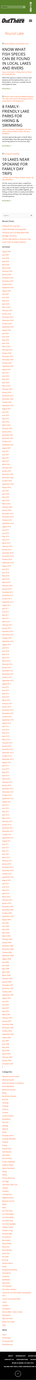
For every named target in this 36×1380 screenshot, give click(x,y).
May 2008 (5, 969)
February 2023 (7, 389)
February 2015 (7, 703)
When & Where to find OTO (23, 1363)
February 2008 (7, 978)
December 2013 (7, 749)
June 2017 (5, 612)
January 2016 (6, 667)
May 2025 (5, 301)
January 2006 (6, 1060)
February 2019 (7, 546)
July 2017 (5, 608)
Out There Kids (7, 1211)
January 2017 (6, 628)
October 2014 (7, 717)
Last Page (5, 1181)
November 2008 (8, 949)
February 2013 (7, 782)
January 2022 (6, 432)
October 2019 (7, 520)
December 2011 (7, 828)
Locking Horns (7, 1194)
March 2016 (6, 661)
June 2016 (5, 651)
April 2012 (5, 815)
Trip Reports (6, 1309)
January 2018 (6, 589)
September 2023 (8, 366)
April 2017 (5, 618)
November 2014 (8, 713)
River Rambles (7, 1250)
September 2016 (8, 641)
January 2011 (6, 864)
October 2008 (7, 952)
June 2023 (5, 376)
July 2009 (5, 923)
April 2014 (5, 736)
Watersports (6, 1315)
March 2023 (6, 386)
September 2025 (8, 287)
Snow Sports (6, 1273)
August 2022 (6, 409)
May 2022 (5, 419)
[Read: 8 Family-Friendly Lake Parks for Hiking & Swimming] (18, 99)
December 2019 (7, 514)
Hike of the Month (8, 1168)
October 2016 (7, 638)
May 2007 (5, 1008)
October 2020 (7, 481)
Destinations (20, 129)
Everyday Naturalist (9, 1139)
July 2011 (5, 844)
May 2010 (5, 890)
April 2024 (5, 343)
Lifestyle (5, 1188)
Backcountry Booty (8, 1090)
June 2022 (5, 415)
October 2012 (7, 795)
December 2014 (7, 710)
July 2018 (5, 569)
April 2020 (5, 500)
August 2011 (6, 841)
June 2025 (5, 297)
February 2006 (7, 1057)
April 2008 (5, 972)
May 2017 (5, 615)
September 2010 (8, 877)
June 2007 (5, 1005)
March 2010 (6, 897)
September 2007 (8, 995)
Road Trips (6, 1253)
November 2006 (8, 1028)
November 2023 (8, 360)
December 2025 (7, 278)
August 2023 (6, 369)
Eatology (5, 1126)
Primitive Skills (7, 1234)
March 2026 (6, 268)
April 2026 (5, 265)
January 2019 (6, 550)
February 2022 (7, 428)
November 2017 (8, 595)
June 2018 (5, 572)
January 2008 (6, 982)
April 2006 (5, 1051)
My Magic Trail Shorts (9, 236)
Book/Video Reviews (9, 1096)
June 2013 (5, 769)
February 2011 (7, 861)
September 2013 (8, 759)
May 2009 (5, 929)
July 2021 (5, 451)
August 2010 (6, 880)
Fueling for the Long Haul (11, 226)
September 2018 (8, 563)
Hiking (9, 131)
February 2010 (7, 900)
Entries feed (6, 1338)
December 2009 (7, 906)
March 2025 (6, 307)
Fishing (18, 72)
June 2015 (5, 690)
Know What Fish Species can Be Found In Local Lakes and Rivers (16, 59)
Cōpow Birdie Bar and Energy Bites (14, 229)
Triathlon (5, 1305)
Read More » (6, 89)
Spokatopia (6, 1280)
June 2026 (5, 258)
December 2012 (7, 789)
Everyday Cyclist (7, 1135)
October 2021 (7, 441)
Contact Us (9, 1359)
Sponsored (6, 1283)
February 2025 (7, 310)
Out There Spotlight (9, 1224)
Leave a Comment (8, 72)
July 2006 (5, 1041)
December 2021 (7, 435)
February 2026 (7, 271)
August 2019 (6, 527)
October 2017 (7, 599)
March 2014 (6, 739)
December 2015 (7, 671)
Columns (5, 177)
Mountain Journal (8, 1201)
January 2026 (6, 274)
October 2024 (7, 324)
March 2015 (6, 700)
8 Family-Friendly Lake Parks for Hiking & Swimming (15, 116)
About (10, 1356)
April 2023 (5, 383)
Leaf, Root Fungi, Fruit (9, 1185)
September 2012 (8, 798)
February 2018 (7, 586)
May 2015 (5, 694)
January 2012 (6, 825)
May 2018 (5, 576)
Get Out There (26, 72)
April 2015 (5, 697)
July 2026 (5, 255)
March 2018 (6, 582)
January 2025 (6, 314)
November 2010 (8, 870)
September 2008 (8, 956)
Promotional (6, 1237)
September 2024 (8, 327)
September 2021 (8, 445)
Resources (5, 1247)
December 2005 (7, 1064)
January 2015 (6, 707)
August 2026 (6, 251)
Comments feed (7, 1341)
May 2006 (5, 1047)
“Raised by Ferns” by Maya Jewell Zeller (15, 233)
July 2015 (5, 687)
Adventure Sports (8, 1080)
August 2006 (6, 1037)
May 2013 (5, 772)
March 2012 (6, 818)
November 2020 (8, 478)
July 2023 (5, 373)
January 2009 (6, 942)
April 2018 (5, 579)
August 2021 (6, 448)
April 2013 (5, 775)
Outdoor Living (7, 1230)
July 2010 (5, 884)
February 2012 (7, 821)
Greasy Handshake (8, 1162)
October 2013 (7, 756)
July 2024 (5, 333)
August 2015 (6, 684)
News (4, 1208)
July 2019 (5, 530)
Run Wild (5, 1257)
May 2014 (5, 733)
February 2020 (7, 507)
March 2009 (6, 936)
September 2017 (8, 602)
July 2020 (5, 491)
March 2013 (6, 779)
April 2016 (5, 658)
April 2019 (5, 540)
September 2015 (8, 681)
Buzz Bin (5, 1099)
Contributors (22, 1359)
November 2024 (8, 320)
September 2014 (8, 720)
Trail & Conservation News (11, 1299)
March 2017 (6, 622)
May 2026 (5, 261)
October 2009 (7, 913)
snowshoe (5, 1276)
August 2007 (6, 998)
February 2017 (7, 625)
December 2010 (7, 867)
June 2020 (5, 494)
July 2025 (5, 294)
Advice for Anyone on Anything (12, 1083)
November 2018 (8, 556)
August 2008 (6, 959)
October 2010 (7, 874)
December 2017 (7, 592)
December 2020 (7, 474)
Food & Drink (6, 1149)
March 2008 (6, 975)
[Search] (24, 6)
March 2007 (6, 1014)
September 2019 (8, 523)
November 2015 (8, 674)
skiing (4, 1266)
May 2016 (5, 654)
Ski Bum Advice (7, 1263)
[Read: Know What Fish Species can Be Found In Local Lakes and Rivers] (15, 43)
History (4, 1175)
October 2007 (7, 992)
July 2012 (5, 805)
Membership (21, 1356)
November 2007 (8, 988)
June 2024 (5, 337)
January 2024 (6, 353)
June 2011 (5, 848)
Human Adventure (8, 1178)
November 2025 (8, 281)
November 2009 (8, 910)
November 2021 (8, 438)
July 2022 (5, 412)
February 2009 (7, 939)
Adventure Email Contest (10, 1076)
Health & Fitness (7, 1165)
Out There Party (7, 1221)
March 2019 (6, 543)
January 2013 (6, 785)
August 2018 (6, 566)
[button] (30, 20)
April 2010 (5, 893)
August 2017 (6, 605)
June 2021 (5, 455)
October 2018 (7, 559)
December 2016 (7, 631)
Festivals (5, 1142)
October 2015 (7, 677)
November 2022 (8, 399)
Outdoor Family (17, 131)
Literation (5, 1191)
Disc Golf (5, 1122)
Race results (6, 1240)
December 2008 (7, 946)
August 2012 (6, 802)
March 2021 (6, 464)
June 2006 (5, 1044)
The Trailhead (7, 1286)
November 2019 (8, 517)
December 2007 (7, 985)
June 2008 (5, 965)
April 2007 (5, 1011)
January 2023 (6, 392)
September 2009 (8, 916)
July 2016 (5, 648)
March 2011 (6, 857)
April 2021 (5, 461)
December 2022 (7, 396)
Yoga (4, 1325)
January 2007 (6, 1021)
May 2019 (5, 536)
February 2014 (7, 743)
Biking (4, 1093)
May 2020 (5, 497)
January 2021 (6, 471)
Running (5, 1260)
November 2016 (8, 635)
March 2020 (6, 504)
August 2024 (6, 330)
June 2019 (5, 533)
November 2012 (8, 792)
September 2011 (8, 838)
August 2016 (6, 645)
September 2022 (8, 405)
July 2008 (5, 962)
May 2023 (5, 379)
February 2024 (7, 350)
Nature (4, 1204)
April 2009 (5, 933)
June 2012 (5, 808)
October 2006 (7, 1031)
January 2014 (6, 746)
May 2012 (5, 811)
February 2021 (7, 468)
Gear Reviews (7, 1152)
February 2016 (7, 664)
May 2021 (5, 458)
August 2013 (6, 762)
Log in (4, 1335)
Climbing (5, 1106)
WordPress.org (7, 1344)
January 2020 (6, 510)
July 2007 (5, 1001)
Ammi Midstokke (8, 1086)
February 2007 (7, 1018)
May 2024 (5, 340)
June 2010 (5, 887)
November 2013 (8, 753)
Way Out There (7, 1318)
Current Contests (8, 1116)
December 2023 (7, 356)
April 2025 (5, 304)
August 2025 (6, 291)
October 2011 (7, 834)
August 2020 (6, 487)
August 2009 (6, 920)
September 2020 (8, 484)
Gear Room (6, 1155)
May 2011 (5, 851)
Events (4, 1132)
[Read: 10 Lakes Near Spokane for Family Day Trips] (10, 154)
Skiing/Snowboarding (9, 1270)
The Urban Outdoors (9, 1289)
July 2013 (5, 766)
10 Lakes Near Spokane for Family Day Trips (15, 166)
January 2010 (6, 903)
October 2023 (7, 363)
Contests (5, 1112)
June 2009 (5, 926)
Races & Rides (7, 1244)
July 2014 (5, 726)
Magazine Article (7, 1198)
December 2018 (7, 553)
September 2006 (8, 1034)
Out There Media (8, 1214)
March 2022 (6, 425)
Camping (5, 1103)
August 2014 (6, 723)
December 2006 (7, 1024)
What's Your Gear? (8, 1322)
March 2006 (6, 1054)
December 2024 (7, 317)
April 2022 (5, 422)
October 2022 (7, 402)
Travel (4, 1302)
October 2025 (7, 284)
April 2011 (5, 854)
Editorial (5, 1129)
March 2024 (6, 346)
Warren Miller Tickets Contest (12, 1312)
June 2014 (5, 730)
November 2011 (8, 831)
